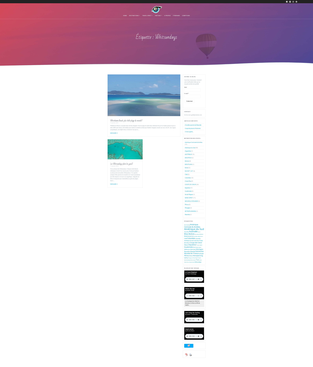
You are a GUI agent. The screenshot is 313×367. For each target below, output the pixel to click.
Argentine (188, 151)
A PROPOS (167, 15)
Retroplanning (198, 256)
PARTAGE (158, 15)
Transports (190, 257)
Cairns (201, 236)
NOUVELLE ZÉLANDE (191, 201)
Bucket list (190, 236)
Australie (193, 231)
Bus (194, 236)
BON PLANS (188, 164)
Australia (186, 232)
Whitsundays (198, 262)
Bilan (186, 234)
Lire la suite (113, 133)
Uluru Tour (186, 262)
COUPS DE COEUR (190, 184)
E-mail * (186, 93)
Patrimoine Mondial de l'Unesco (194, 252)
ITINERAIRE (176, 15)
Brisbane (201, 234)
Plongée (187, 208)
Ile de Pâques (189, 194)
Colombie (188, 178)
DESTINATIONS (134, 15)
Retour (191, 256)
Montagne (199, 249)
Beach (199, 231)
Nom (185, 87)
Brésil (186, 168)
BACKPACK (188, 158)
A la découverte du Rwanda (193, 125)
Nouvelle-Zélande (189, 251)
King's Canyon (198, 247)
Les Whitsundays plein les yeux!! (121, 164)
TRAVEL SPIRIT (146, 15)
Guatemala (188, 191)
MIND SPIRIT (189, 198)
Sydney (186, 258)
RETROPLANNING (190, 211)
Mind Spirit (193, 249)
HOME (125, 15)
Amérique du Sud (190, 148)
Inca (194, 247)
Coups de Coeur (196, 242)
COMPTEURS (186, 15)
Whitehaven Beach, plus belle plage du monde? (126, 121)
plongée (201, 253)
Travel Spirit (195, 257)
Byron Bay (198, 236)
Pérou (187, 204)
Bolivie (187, 161)
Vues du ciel (191, 262)
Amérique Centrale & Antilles (193, 142)
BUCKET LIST (189, 171)
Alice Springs (187, 224)
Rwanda (187, 214)
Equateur (187, 188)
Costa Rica (188, 181)
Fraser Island (199, 245)
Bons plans (197, 234)
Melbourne (187, 249)
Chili (186, 174)
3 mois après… (189, 132)
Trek (197, 260)
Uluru (200, 260)
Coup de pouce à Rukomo (193, 128)
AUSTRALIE (188, 154)
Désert (186, 245)
